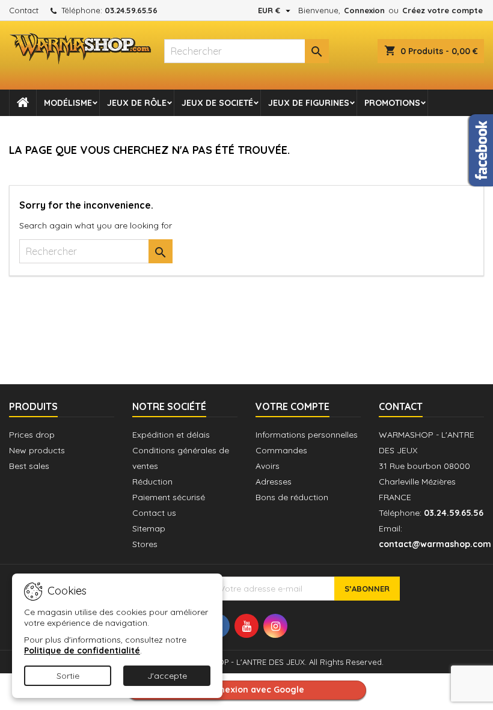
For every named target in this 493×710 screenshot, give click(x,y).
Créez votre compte (442, 10)
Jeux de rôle (137, 102)
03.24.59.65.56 (131, 10)
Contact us (154, 512)
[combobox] (246, 51)
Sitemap (148, 528)
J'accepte (167, 675)
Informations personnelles (307, 434)
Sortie (68, 675)
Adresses (274, 481)
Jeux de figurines (308, 102)
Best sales (29, 466)
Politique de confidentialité (82, 650)
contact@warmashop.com (435, 544)
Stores (145, 544)
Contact (23, 10)
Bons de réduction (292, 497)
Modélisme (68, 102)
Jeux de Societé (217, 102)
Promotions (392, 102)
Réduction (152, 481)
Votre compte (292, 406)
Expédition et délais (171, 434)
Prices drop (32, 434)
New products (37, 450)
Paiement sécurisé (168, 497)
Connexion (364, 10)
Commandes (281, 450)
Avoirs (268, 466)
